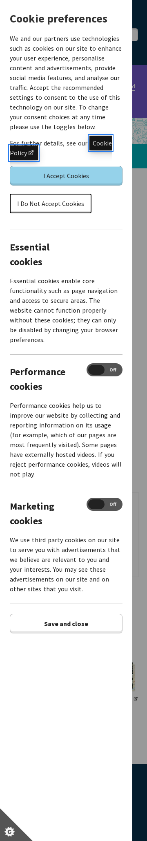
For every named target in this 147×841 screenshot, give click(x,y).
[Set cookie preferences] (16, 824)
